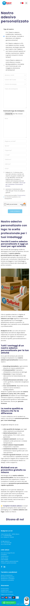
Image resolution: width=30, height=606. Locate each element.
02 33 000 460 (7, 542)
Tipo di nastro (8, 29)
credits (22, 604)
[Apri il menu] (26, 3)
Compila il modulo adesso (12, 506)
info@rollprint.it (5, 541)
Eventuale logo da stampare (13, 111)
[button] (9, 602)
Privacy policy (21, 195)
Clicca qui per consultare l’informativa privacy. (15, 184)
